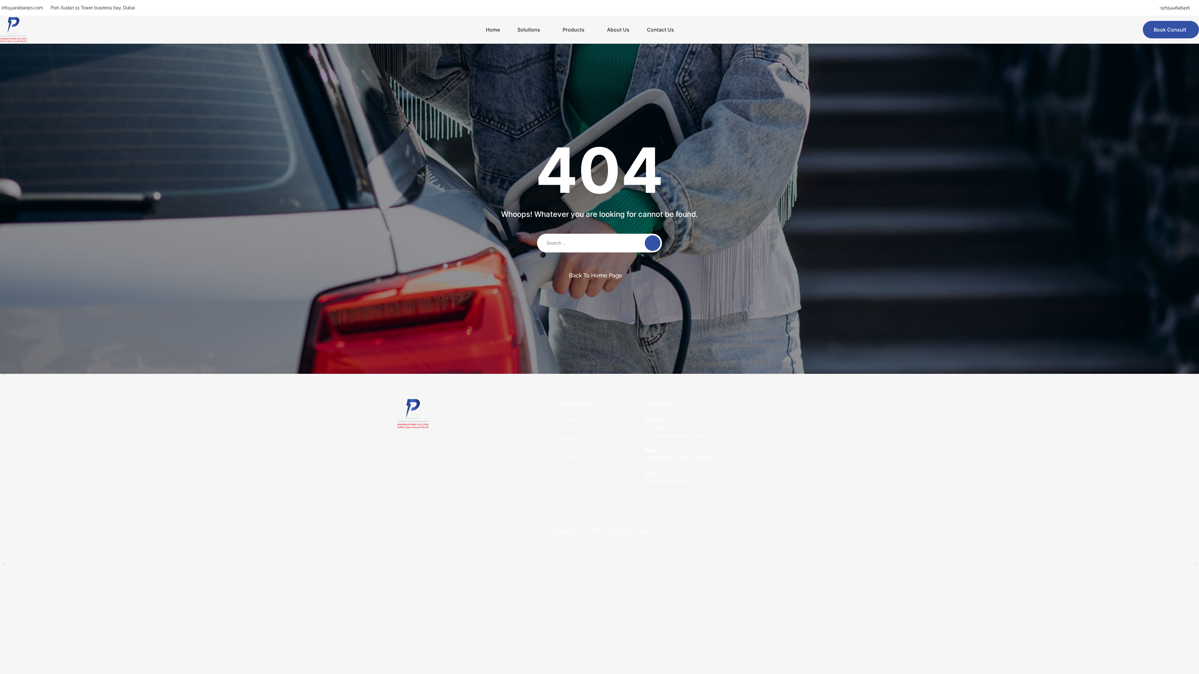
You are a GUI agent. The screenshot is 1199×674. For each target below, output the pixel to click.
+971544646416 (1174, 7)
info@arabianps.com (22, 7)
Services (571, 457)
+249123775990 (695, 458)
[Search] (652, 243)
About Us (618, 30)
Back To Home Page (595, 275)
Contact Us (660, 30)
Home (493, 30)
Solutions (528, 30)
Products (574, 30)
